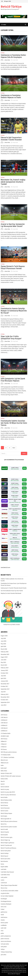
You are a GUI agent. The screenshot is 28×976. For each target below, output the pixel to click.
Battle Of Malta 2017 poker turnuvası (11, 776)
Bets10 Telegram (16, 973)
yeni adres (3, 954)
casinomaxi (4, 882)
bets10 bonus (4, 805)
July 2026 (3, 638)
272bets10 (3, 747)
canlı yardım (4, 877)
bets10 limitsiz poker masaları (9, 826)
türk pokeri (4, 946)
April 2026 (3, 646)
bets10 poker (4, 834)
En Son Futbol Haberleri (7, 896)
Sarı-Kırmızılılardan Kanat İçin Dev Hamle (12, 590)
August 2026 (4, 636)
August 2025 (4, 657)
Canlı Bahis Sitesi (5, 874)
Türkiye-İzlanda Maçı (6, 952)
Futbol (3, 52)
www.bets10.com (5, 567)
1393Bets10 (4, 731)
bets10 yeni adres (5, 858)
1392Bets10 (4, 725)
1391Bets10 (4, 720)
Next (13, 448)
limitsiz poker (4, 922)
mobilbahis (4, 925)
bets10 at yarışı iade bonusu (8, 794)
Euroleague (4, 898)
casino (2, 880)
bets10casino (4, 861)
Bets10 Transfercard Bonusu (8, 848)
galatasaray (4, 912)
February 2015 (4, 694)
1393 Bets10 (4, 728)
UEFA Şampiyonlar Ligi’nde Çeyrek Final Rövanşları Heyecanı (13, 380)
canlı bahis (3, 869)
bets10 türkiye (4, 853)
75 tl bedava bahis (5, 755)
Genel (2, 914)
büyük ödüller (4, 866)
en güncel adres (5, 893)
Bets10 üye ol (4, 856)
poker (2, 933)
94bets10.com (4, 763)
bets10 (2, 784)
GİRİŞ (24, 468)
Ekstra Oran (4, 888)
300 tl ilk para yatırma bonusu (9, 752)
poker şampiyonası (6, 936)
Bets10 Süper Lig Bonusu (7, 842)
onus (2, 930)
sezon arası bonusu (6, 941)
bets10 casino (4, 810)
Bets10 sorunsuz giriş (6, 837)
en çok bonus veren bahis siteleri (9, 890)
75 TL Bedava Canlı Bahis (7, 757)
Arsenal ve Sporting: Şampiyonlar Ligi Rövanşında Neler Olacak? (13, 225)
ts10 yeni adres (5, 944)
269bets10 (3, 741)
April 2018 (3, 678)
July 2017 (3, 691)
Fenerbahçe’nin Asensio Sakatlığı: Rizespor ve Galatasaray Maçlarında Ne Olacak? (14, 310)
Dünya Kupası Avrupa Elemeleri (9, 885)
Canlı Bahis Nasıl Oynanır (7, 872)
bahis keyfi (4, 768)
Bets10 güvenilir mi (6, 818)
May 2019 (3, 662)
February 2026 (4, 652)
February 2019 (4, 668)
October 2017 (4, 686)
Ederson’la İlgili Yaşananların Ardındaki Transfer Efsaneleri (11, 138)
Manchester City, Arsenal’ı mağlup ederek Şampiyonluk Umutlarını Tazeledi (13, 182)
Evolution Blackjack (6, 904)
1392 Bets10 (4, 723)
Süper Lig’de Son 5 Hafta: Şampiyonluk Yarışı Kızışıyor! (11, 337)
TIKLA (24, 480)
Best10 (3, 781)
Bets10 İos (4, 824)
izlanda (3, 920)
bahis (2, 765)
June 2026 (3, 641)
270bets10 (3, 744)
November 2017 (5, 683)
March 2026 (4, 649)
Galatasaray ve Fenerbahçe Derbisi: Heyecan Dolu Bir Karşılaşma (13, 56)
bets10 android (5, 786)
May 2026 (3, 644)
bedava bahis (4, 779)
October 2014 (4, 699)
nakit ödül (3, 928)
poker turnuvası (5, 938)
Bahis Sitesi (4, 771)
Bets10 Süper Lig (5, 840)
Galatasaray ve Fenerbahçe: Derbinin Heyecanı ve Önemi (11, 96)
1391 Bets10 (4, 717)
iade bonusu (4, 917)
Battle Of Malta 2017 (6, 773)
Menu (4, 24)
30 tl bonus (4, 749)
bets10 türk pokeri (6, 850)
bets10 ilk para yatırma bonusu (9, 821)
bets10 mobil (4, 829)
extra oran (3, 906)
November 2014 (5, 697)
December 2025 (5, 654)
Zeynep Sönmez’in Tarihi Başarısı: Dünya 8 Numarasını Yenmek (13, 267)
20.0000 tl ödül (5, 736)
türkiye (3, 949)
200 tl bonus (4, 739)
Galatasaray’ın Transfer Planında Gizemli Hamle (13, 588)
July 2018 (3, 676)
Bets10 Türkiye (11, 6)
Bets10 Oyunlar (5, 832)
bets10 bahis (4, 797)
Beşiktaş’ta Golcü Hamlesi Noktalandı (11, 593)
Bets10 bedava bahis (6, 800)
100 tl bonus (4, 715)
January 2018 (4, 681)
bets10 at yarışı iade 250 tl (8, 792)
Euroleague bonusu (6, 901)
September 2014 (5, 702)
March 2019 (4, 665)
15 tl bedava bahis (5, 733)
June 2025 (3, 660)
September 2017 (5, 689)
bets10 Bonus (4, 802)
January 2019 (4, 670)
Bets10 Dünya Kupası (6, 813)
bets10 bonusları (5, 808)
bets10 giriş (4, 816)
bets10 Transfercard (6, 845)
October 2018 (4, 673)
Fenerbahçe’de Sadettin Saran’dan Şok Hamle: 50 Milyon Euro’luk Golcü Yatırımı (14, 423)
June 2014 (3, 705)
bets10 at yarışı (5, 789)
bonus (2, 864)
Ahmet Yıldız (7, 60)
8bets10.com (4, 760)
